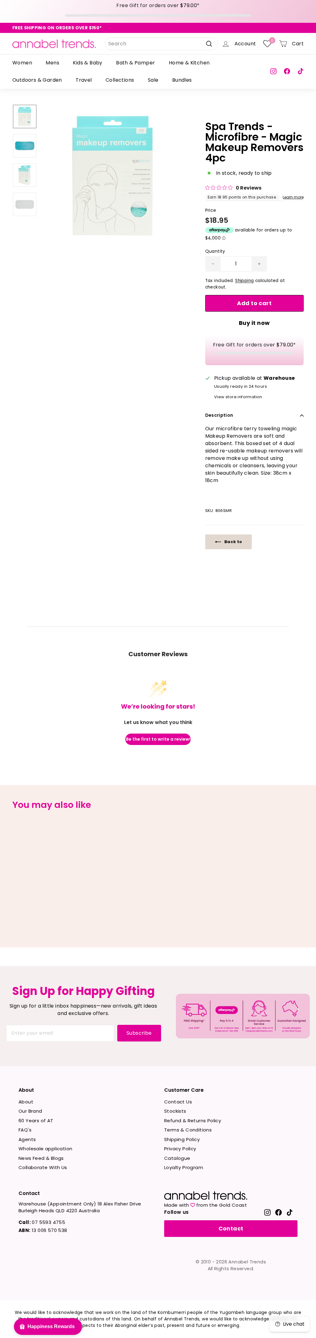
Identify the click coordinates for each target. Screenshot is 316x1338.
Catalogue (177, 1158)
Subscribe (139, 1033)
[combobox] (161, 43)
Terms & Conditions (188, 1130)
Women (22, 62)
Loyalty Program (183, 1167)
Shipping (244, 281)
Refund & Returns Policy (192, 1120)
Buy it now (254, 323)
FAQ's (25, 1130)
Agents (27, 1139)
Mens (52, 62)
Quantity (215, 251)
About (26, 1102)
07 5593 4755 (42, 1222)
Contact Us (178, 1102)
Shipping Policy (182, 1139)
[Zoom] (113, 175)
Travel (84, 80)
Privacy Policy (180, 1148)
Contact (230, 1228)
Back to (232, 542)
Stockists (175, 1111)
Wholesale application (45, 1148)
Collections (120, 80)
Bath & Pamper (135, 62)
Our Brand (30, 1111)
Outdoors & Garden (37, 80)
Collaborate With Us (43, 1167)
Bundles (182, 80)
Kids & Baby (87, 62)
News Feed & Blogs (41, 1158)
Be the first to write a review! (158, 739)
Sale (153, 80)
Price (210, 210)
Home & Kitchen (189, 62)
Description (219, 415)
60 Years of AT (36, 1120)
